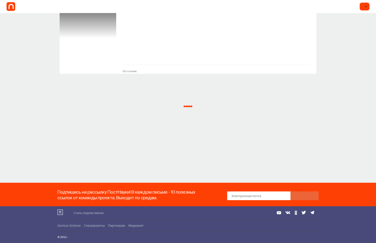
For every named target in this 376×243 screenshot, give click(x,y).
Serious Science (69, 225)
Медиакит (136, 225)
